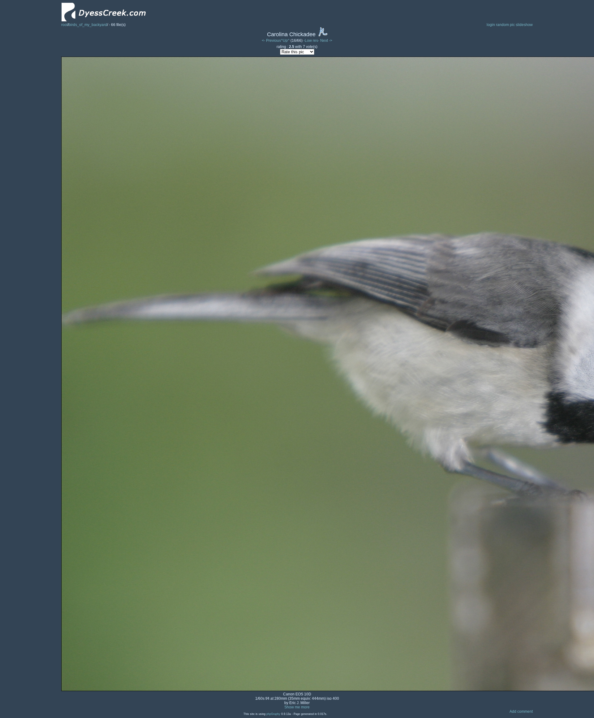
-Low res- (311, 40)
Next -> (326, 40)
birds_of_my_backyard (88, 25)
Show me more (297, 707)
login (491, 25)
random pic (505, 25)
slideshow (524, 25)
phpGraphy (273, 714)
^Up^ (285, 40)
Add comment (521, 711)
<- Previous (271, 40)
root (64, 25)
